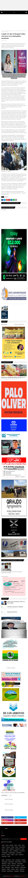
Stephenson (4, 869)
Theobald (12, 869)
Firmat (16, 854)
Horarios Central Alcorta (12, 611)
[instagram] (7, 820)
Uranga (17, 869)
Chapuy (7, 850)
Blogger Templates (22, 876)
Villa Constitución (10, 871)
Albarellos (11, 845)
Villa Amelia (4, 871)
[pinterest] (20, 820)
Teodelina (8, 869)
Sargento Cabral (22, 867)
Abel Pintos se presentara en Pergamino (15, 606)
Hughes (3, 859)
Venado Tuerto (22, 869)
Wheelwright (22, 871)
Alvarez (19, 845)
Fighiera (12, 854)
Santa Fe (8, 30)
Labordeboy (23, 859)
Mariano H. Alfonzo (18, 861)
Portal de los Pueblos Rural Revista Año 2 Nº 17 (13, 377)
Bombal (16, 847)
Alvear (23, 845)
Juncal (13, 859)
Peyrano (22, 865)
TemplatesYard (11, 876)
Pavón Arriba (13, 865)
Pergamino (18, 865)
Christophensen (15, 850)
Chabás (3, 850)
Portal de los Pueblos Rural (19, 324)
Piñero (3, 867)
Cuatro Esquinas (18, 852)
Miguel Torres (4, 863)
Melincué (24, 861)
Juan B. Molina (8, 859)
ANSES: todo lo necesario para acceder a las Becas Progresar (16, 602)
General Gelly (4, 856)
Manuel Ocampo (4, 861)
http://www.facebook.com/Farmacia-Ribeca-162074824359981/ (13, 792)
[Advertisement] (14, 21)
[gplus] (20, 823)
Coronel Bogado (4, 852)
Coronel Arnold (22, 850)
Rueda (12, 867)
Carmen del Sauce (22, 847)
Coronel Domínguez (12, 852)
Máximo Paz (14, 863)
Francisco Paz (21, 854)
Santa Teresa (17, 867)
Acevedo (7, 845)
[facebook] (7, 817)
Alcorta (16, 845)
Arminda (3, 847)
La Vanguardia (18, 859)
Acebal (3, 845)
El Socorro (3, 854)
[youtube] (7, 823)
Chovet (11, 850)
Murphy (9, 863)
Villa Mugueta (16, 871)
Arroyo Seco (8, 847)
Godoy (9, 856)
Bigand (13, 847)
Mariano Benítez (11, 861)
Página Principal (3, 30)
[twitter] (20, 817)
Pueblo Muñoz (7, 867)
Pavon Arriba (4, 865)
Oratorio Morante (20, 863)
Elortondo (8, 854)
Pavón (9, 865)
